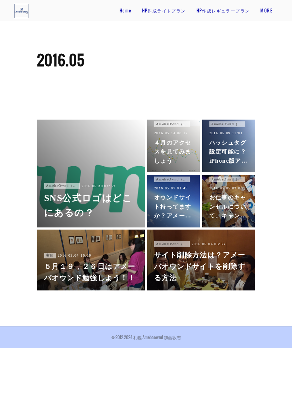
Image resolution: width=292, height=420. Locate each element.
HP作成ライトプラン (164, 10)
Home (125, 10)
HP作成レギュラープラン (223, 10)
